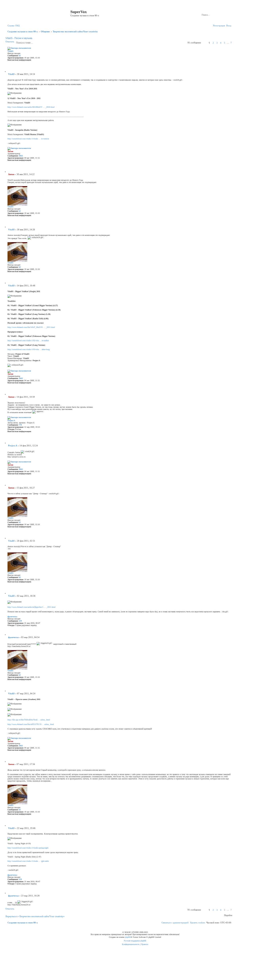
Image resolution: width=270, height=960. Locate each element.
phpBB (128, 937)
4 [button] (220, 43)
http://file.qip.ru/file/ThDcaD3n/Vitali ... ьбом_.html (29, 720)
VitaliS (10, 51)
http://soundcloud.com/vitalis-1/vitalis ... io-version (28, 139)
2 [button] (213, 43)
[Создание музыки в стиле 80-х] (38, 13)
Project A (11, 420)
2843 (21, 156)
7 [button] (231, 43)
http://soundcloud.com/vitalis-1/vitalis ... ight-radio (28, 861)
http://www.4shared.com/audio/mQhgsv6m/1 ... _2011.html (32, 607)
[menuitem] (17, 25)
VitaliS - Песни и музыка (19, 38)
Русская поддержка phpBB (135, 941)
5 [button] (224, 43)
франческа (12, 616)
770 (20, 425)
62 (20, 55)
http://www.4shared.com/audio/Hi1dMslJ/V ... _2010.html (31, 107)
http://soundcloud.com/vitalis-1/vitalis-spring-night (28, 848)
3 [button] (217, 43)
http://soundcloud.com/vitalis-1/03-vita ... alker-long (29, 349)
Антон (10, 151)
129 (20, 621)
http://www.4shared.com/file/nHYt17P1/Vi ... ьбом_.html (31, 724)
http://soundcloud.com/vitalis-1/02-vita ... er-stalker (28, 340)
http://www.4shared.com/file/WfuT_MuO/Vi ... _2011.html (31, 327)
